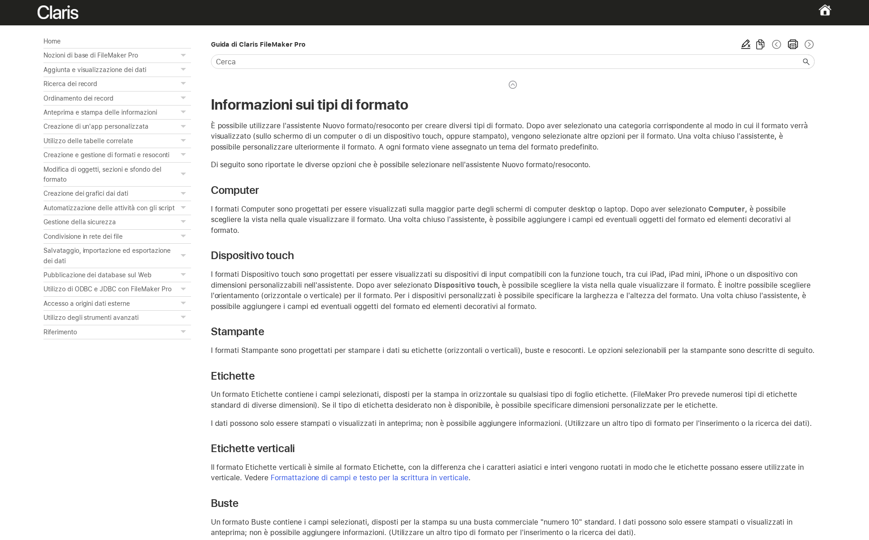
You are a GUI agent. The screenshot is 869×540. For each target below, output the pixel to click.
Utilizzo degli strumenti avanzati (90, 317)
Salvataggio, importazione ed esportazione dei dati (106, 255)
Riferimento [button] (60, 332)
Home (52, 41)
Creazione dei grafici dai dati (85, 193)
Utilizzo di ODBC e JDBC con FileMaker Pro (107, 289)
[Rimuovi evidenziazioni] (745, 44)
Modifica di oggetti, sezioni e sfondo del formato (102, 174)
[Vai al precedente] (776, 44)
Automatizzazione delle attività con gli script (109, 208)
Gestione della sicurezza (79, 222)
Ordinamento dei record (78, 98)
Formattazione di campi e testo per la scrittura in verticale (369, 477)
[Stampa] (793, 44)
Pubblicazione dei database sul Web (97, 275)
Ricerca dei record (70, 83)
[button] (184, 55)
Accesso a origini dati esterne (86, 303)
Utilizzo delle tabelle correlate (88, 141)
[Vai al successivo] (808, 44)
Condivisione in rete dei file (83, 236)
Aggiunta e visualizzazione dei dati (94, 69)
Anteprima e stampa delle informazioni (100, 112)
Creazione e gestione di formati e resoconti (106, 155)
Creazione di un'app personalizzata (95, 126)
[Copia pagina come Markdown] (760, 44)
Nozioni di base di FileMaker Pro (90, 55)
